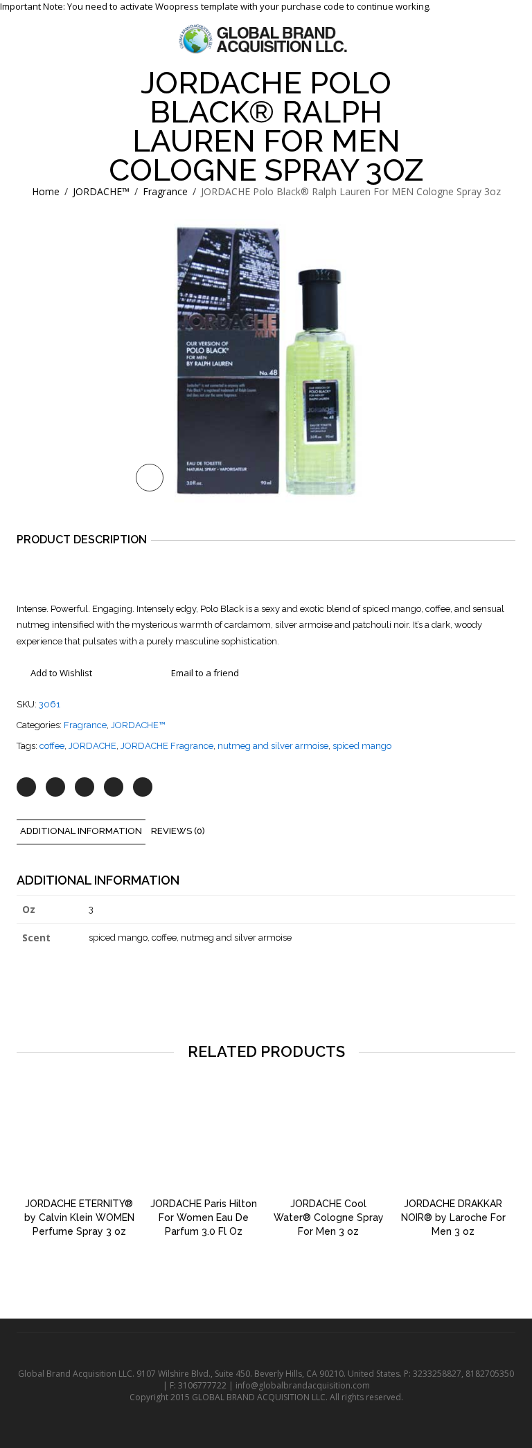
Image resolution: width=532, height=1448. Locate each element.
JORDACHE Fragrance (167, 746)
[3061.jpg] (266, 361)
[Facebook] (55, 787)
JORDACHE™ (101, 191)
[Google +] (113, 787)
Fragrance (165, 191)
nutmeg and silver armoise (273, 746)
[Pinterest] (84, 787)
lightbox (149, 477)
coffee (51, 746)
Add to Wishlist (61, 673)
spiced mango (361, 746)
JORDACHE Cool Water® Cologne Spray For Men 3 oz (329, 1217)
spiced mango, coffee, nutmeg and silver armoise (190, 937)
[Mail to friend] (142, 787)
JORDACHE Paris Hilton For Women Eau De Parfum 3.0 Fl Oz (203, 1217)
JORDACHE (92, 746)
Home (46, 191)
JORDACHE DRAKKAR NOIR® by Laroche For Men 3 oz (453, 1217)
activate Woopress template (180, 6)
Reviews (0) (178, 831)
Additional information (81, 831)
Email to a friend (205, 673)
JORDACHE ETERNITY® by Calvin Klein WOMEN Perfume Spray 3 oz (79, 1217)
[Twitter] (26, 787)
